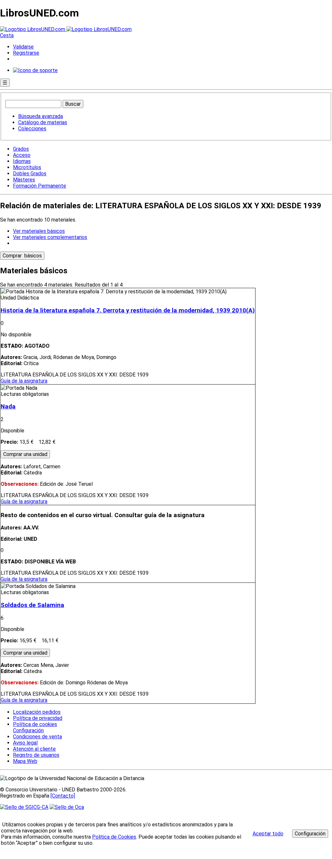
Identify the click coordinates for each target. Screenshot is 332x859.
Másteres (24, 180)
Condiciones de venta (37, 737)
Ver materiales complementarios (50, 237)
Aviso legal (25, 743)
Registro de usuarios (36, 755)
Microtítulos (27, 167)
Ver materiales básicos (39, 231)
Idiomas (22, 161)
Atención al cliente (34, 749)
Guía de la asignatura (24, 381)
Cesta (7, 35)
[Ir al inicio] (66, 29)
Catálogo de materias (42, 122)
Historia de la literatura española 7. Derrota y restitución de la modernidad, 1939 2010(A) (128, 310)
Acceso (21, 155)
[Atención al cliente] (35, 70)
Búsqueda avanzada (40, 116)
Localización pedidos (37, 712)
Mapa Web (25, 761)
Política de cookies (35, 724)
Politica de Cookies (114, 837)
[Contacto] (63, 796)
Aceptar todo (268, 834)
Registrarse (26, 53)
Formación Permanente (39, 186)
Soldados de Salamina (32, 605)
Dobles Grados (29, 173)
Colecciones (32, 128)
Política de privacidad (37, 718)
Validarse (23, 47)
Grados (21, 149)
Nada (8, 406)
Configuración (28, 731)
